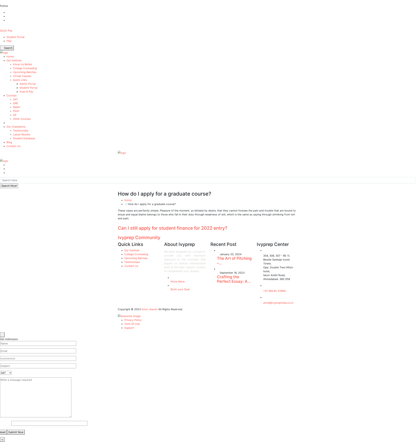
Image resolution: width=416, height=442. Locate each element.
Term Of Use (132, 323)
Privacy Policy (133, 320)
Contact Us (13, 146)
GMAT (16, 107)
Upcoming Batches (24, 72)
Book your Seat (180, 289)
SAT (15, 99)
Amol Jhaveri (150, 309)
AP (14, 115)
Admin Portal (28, 83)
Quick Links (20, 79)
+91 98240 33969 (274, 291)
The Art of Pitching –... (234, 260)
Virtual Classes (22, 76)
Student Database (24, 138)
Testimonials (20, 130)
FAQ (8, 41)
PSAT (16, 111)
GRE (15, 103)
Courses (11, 95)
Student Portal (15, 37)
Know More (178, 281)
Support (129, 327)
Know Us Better (22, 64)
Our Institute (14, 60)
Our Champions (16, 126)
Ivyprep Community (139, 237)
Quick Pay (6, 30)
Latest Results (21, 134)
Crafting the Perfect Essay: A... (234, 279)
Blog (9, 142)
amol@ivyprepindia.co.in (278, 302)
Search (8, 48)
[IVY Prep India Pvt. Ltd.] (4, 52)
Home (10, 56)
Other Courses (22, 118)
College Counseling (25, 68)
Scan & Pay (26, 91)
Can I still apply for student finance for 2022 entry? (172, 228)
